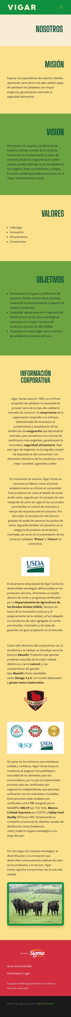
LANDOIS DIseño (45, 1003)
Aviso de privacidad (19, 966)
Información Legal (18, 973)
